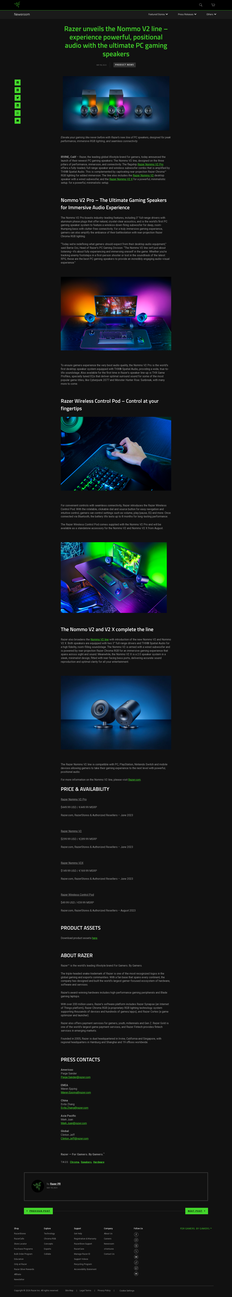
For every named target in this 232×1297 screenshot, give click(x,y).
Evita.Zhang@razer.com (74, 1107)
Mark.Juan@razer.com (74, 1123)
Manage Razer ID (82, 1254)
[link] (17, 5)
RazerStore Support (83, 1244)
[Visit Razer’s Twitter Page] (136, 1251)
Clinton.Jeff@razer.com (74, 1138)
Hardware (98, 1162)
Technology (49, 1233)
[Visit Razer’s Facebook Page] (136, 1234)
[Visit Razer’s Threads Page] (136, 1245)
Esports (47, 1249)
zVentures (109, 1249)
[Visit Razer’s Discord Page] (136, 1273)
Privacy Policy (104, 1290)
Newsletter (19, 1279)
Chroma (74, 1162)
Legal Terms (85, 1290)
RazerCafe (19, 1239)
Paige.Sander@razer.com (76, 1077)
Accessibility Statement (85, 1269)
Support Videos (81, 1259)
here (94, 938)
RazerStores (20, 1233)
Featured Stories (156, 14)
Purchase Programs (23, 1249)
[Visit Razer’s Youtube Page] (136, 1257)
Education (19, 1259)
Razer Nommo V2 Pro (150, 164)
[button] (16, 1229)
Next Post (195, 1211)
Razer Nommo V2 (143, 175)
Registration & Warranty (85, 1239)
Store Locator (20, 1244)
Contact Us (109, 1254)
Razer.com (134, 779)
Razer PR (55, 1184)
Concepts (48, 1244)
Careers (107, 1239)
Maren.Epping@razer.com (76, 1092)
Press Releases (185, 14)
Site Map (69, 1290)
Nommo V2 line (100, 639)
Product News (124, 65)
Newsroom (22, 14)
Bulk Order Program (23, 1254)
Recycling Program (83, 1264)
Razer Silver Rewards (24, 1269)
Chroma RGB (50, 1239)
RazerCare (79, 1249)
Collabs (47, 1254)
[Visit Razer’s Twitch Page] (136, 1268)
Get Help (78, 1233)
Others (210, 14)
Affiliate (17, 1274)
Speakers (86, 1162)
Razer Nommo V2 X (121, 179)
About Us (108, 1233)
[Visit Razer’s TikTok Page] (136, 1262)
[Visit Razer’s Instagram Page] (136, 1240)
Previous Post (40, 1211)
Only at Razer (20, 1264)
